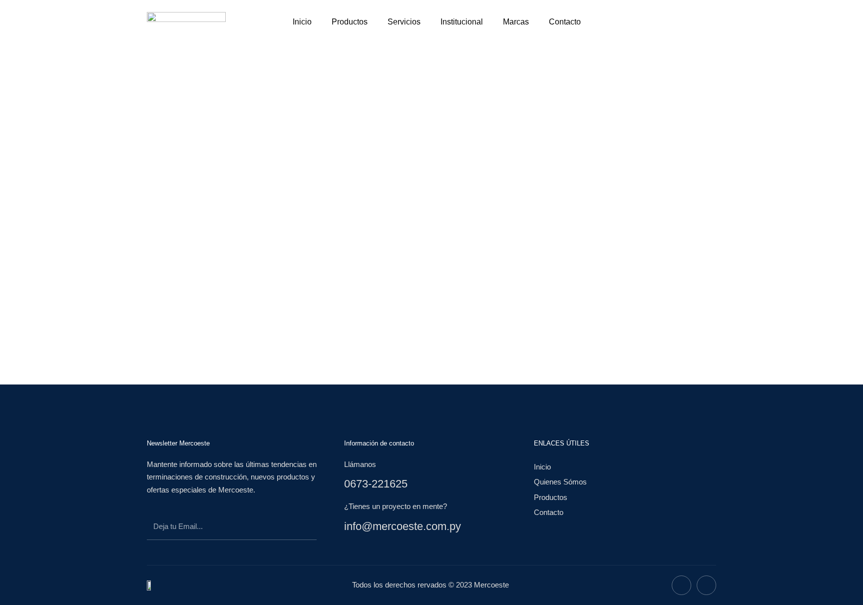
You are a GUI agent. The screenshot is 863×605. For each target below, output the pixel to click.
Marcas (516, 22)
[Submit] (300, 528)
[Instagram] (706, 585)
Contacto (565, 22)
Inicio (302, 22)
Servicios (404, 22)
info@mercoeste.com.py (402, 526)
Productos (350, 22)
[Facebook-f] (681, 585)
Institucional (461, 22)
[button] (624, 20)
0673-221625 (376, 484)
